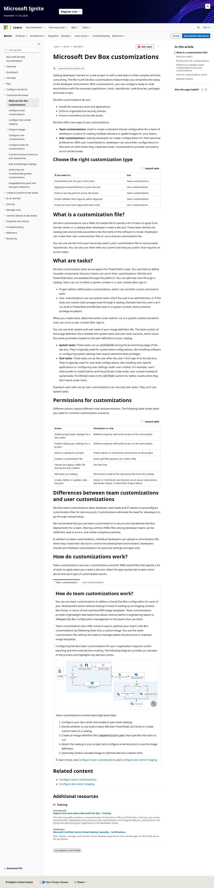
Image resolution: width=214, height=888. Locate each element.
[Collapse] (39, 43)
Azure (66, 46)
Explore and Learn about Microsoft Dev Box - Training (82, 813)
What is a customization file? (192, 52)
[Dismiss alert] (207, 6)
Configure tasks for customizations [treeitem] (19, 146)
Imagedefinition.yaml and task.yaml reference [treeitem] (22, 185)
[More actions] (158, 46)
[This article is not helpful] (206, 89)
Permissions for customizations (192, 60)
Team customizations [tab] (66, 582)
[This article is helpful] (202, 89)
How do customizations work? (191, 74)
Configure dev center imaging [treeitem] (20, 121)
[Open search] (198, 27)
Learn (57, 46)
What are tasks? (184, 56)
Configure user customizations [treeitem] (17, 137)
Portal (175, 35)
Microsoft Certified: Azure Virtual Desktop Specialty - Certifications (89, 832)
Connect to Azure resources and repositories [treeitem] (23, 156)
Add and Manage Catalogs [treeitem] (23, 164)
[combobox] (21, 50)
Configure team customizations (97, 760)
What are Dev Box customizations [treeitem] (18, 102)
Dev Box (77, 46)
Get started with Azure (196, 35)
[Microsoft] (6, 27)
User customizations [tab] (93, 582)
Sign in (206, 27)
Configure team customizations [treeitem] (17, 112)
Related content (184, 78)
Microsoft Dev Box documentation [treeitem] (15, 58)
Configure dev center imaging (139, 760)
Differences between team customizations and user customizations (190, 67)
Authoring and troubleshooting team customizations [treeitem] (20, 173)
